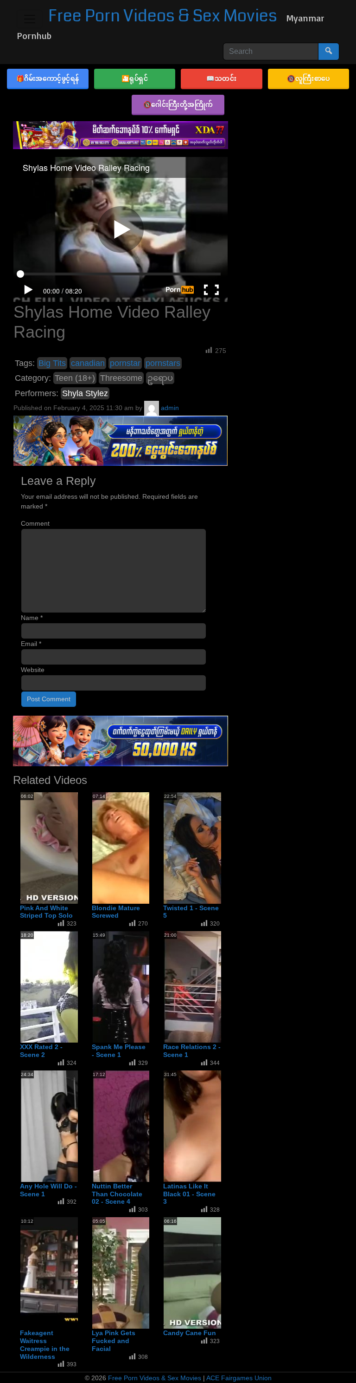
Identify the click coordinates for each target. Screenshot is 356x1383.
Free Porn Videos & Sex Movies (162, 16)
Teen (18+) (75, 378)
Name (32, 617)
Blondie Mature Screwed (116, 912)
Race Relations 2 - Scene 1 (192, 1050)
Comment (35, 523)
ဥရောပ (160, 378)
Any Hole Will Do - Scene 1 (48, 1190)
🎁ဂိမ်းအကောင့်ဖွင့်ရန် (47, 78)
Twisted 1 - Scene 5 (191, 912)
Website (32, 669)
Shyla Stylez (85, 393)
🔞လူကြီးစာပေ (308, 78)
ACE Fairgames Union (239, 1378)
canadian (88, 363)
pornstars (163, 363)
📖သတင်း (221, 78)
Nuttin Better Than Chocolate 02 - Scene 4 (117, 1194)
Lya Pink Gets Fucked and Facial (113, 1340)
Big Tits (52, 363)
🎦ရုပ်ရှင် (134, 78)
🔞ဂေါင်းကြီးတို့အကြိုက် (178, 104)
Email (31, 643)
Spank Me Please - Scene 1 (119, 1050)
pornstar (125, 363)
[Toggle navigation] (30, 19)
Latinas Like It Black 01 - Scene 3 (189, 1194)
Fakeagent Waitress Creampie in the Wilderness (45, 1344)
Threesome (121, 378)
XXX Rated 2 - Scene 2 (41, 1050)
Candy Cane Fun (189, 1333)
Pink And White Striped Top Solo (46, 912)
